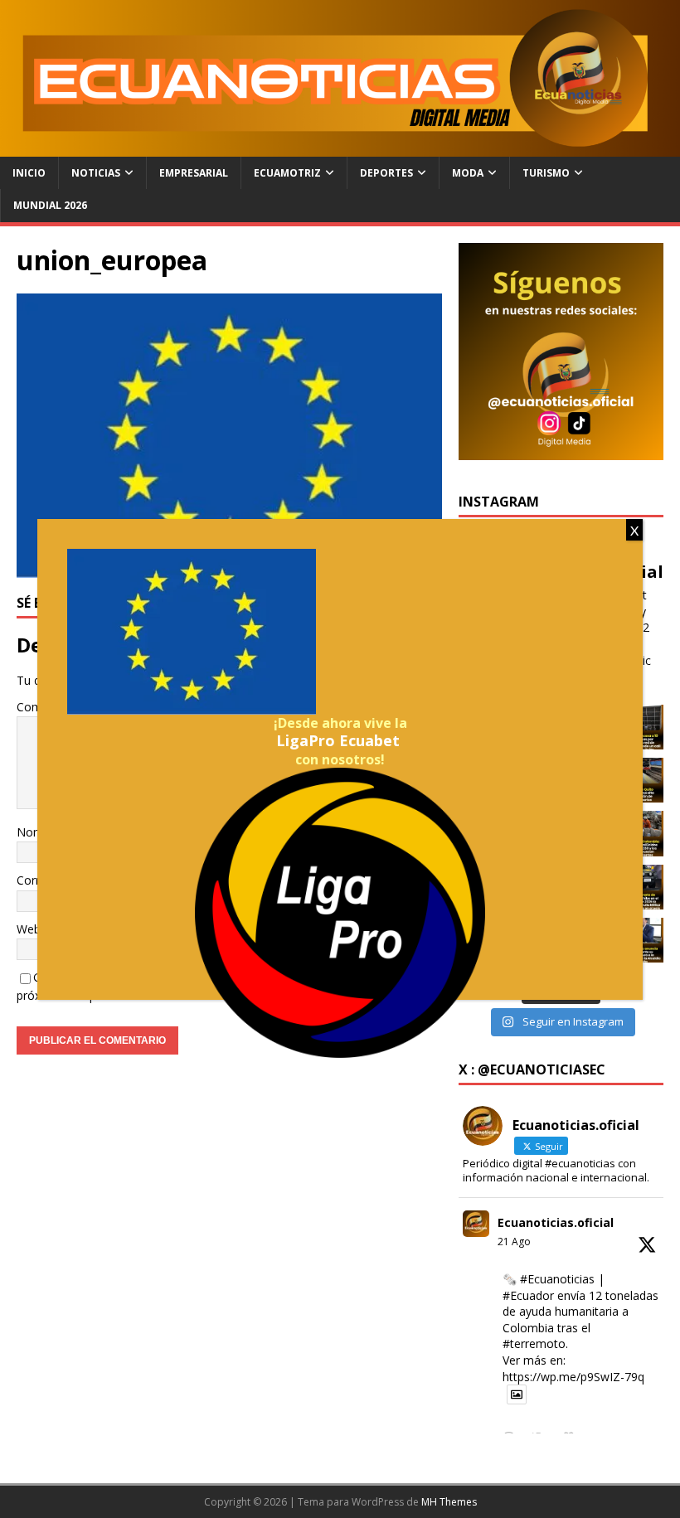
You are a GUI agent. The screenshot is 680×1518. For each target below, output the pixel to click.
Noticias (95, 173)
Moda (467, 173)
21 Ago (514, 1241)
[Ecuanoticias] (340, 147)
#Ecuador (528, 1295)
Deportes (386, 173)
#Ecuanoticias (557, 1279)
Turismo (546, 173)
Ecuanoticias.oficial (556, 1222)
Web (29, 929)
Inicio (29, 173)
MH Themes (449, 1502)
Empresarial (193, 173)
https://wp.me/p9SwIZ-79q (573, 1377)
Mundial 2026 (50, 205)
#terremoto (534, 1343)
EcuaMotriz (287, 173)
